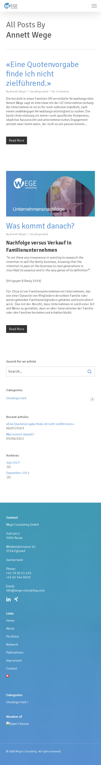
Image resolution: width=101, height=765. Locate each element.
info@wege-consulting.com (25, 590)
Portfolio (12, 637)
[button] (94, 6)
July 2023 (13, 463)
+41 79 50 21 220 (18, 573)
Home (10, 621)
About (10, 629)
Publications (14, 653)
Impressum (14, 660)
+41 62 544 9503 (18, 577)
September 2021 (18, 473)
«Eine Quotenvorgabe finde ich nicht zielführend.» (42, 73)
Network (12, 645)
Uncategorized (39, 91)
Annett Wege (18, 91)
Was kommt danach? (40, 226)
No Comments (60, 91)
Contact (11, 668)
